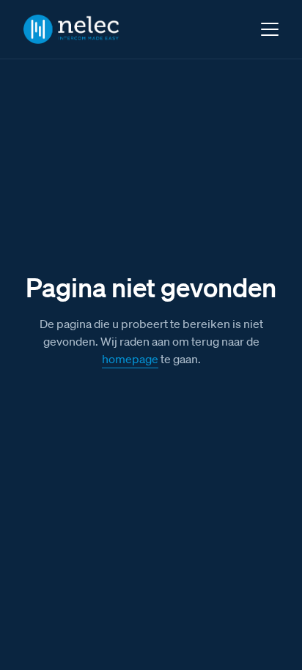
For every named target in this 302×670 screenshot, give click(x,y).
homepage (130, 358)
